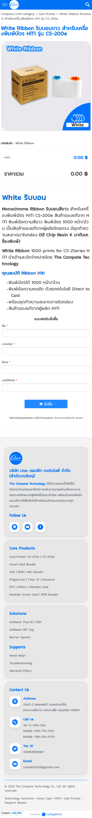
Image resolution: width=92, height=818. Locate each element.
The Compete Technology (27, 483)
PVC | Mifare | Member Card (28, 587)
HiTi (30, 215)
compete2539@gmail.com (41, 767)
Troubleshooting (20, 663)
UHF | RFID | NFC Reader (26, 572)
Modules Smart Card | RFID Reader (33, 594)
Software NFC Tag (21, 629)
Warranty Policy (20, 670)
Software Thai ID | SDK (25, 622)
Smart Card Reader (22, 564)
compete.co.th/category (18, 14)
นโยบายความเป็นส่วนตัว (64, 418)
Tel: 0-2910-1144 (34, 725)
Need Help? (17, 655)
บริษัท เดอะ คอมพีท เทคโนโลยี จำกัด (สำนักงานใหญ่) (40, 473)
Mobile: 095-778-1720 (38, 731)
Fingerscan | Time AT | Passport (32, 579)
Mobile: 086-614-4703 (38, 736)
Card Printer (47, 14)
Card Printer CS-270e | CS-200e (32, 556)
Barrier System (20, 637)
